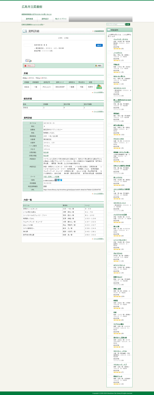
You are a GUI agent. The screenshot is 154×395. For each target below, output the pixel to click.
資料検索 (29, 19)
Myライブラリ (61, 19)
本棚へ (100, 65)
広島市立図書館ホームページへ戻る (32, 24)
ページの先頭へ (99, 92)
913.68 (46, 152)
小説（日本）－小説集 (51, 177)
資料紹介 (45, 19)
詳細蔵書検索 (99, 31)
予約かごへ (30, 65)
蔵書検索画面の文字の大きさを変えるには (37, 14)
